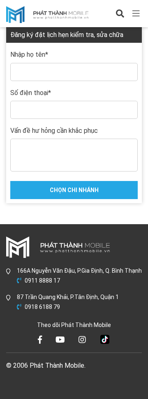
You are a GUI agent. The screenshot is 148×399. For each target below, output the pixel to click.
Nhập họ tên (29, 54)
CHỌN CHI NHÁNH (74, 190)
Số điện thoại (30, 93)
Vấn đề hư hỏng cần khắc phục (54, 131)
